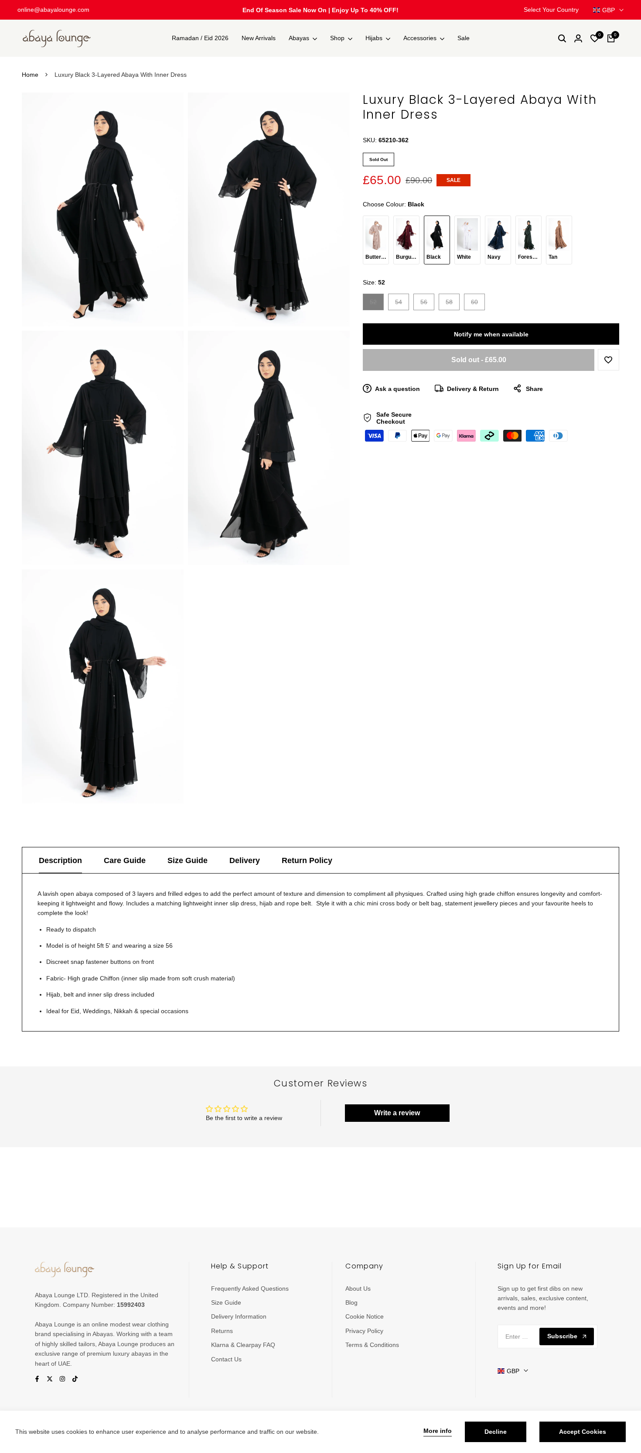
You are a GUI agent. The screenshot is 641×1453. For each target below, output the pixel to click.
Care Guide (125, 860)
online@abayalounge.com (53, 9)
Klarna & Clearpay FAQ (243, 1344)
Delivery (244, 860)
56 (427, 304)
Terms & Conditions (372, 1344)
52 (376, 304)
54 (402, 304)
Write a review (397, 1113)
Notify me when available (491, 334)
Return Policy (307, 860)
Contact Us (226, 1359)
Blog (351, 1302)
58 (452, 304)
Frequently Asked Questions (250, 1288)
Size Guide (187, 860)
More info (437, 1430)
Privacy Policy (364, 1330)
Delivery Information (238, 1316)
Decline (495, 1431)
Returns (222, 1330)
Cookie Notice (364, 1316)
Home (30, 74)
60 (478, 304)
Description (60, 860)
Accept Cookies (582, 1431)
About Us (358, 1288)
